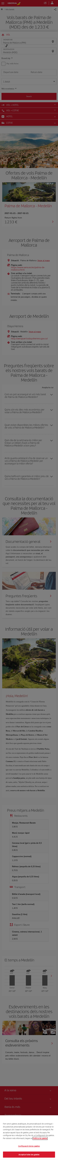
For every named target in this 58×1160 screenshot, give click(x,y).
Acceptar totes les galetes (29, 1154)
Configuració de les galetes (29, 1146)
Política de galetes (40, 1138)
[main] (29, 1137)
